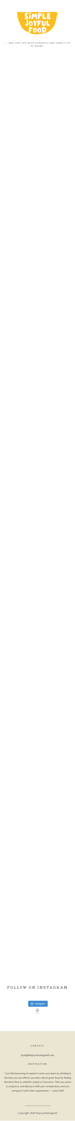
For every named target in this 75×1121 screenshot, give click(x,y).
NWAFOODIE (37, 947)
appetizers (37, 195)
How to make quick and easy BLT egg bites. (38, 211)
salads (37, 110)
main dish (37, 359)
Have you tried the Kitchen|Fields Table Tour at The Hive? (37, 963)
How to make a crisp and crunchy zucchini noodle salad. (37, 126)
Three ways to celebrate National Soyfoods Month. (37, 623)
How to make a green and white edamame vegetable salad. (37, 878)
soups (38, 280)
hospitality (38, 608)
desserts (37, 772)
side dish (37, 693)
